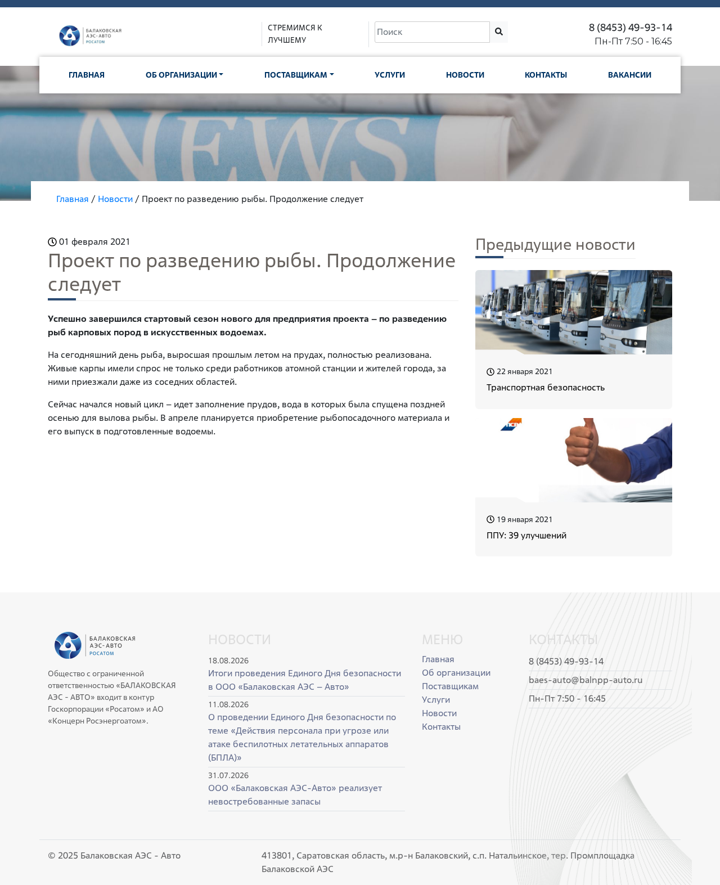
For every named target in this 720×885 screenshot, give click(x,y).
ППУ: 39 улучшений (526, 535)
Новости (465, 75)
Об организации (181, 75)
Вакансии (629, 75)
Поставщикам (295, 75)
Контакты (546, 75)
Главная (87, 75)
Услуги (390, 75)
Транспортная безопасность (546, 387)
